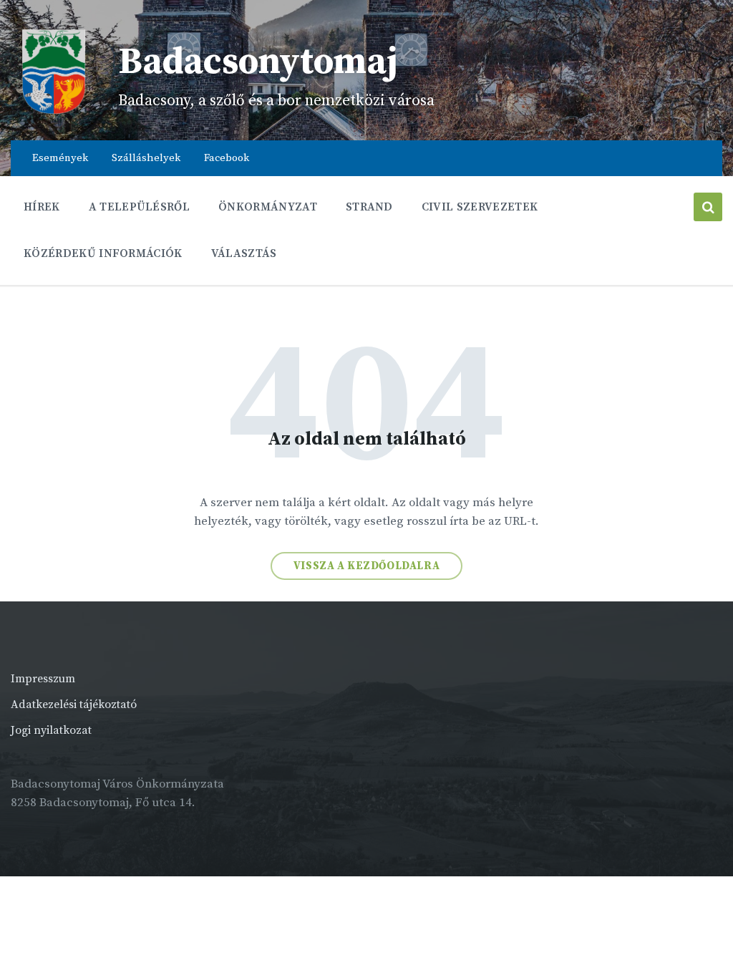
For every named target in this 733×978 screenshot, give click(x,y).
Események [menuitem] (60, 158)
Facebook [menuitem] (226, 158)
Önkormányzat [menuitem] (267, 207)
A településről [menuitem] (139, 207)
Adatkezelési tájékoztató (74, 704)
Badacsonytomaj (258, 62)
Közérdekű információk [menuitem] (103, 253)
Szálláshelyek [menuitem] (146, 158)
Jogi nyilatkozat (51, 730)
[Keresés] (708, 207)
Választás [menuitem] (244, 253)
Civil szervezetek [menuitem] (480, 207)
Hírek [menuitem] (42, 207)
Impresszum (43, 679)
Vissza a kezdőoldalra (366, 566)
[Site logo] (54, 111)
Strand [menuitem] (369, 207)
